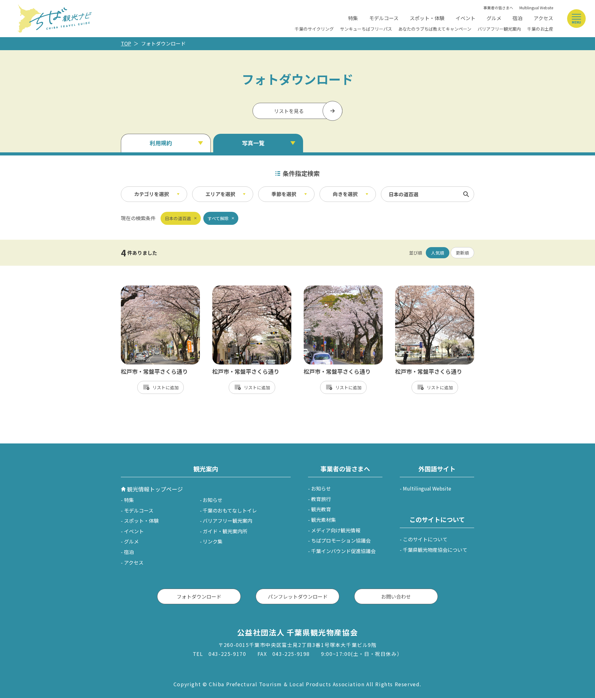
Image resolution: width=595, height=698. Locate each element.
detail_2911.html (324, 289)
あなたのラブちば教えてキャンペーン (434, 29)
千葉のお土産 (540, 29)
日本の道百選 (178, 218)
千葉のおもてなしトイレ (230, 510)
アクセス (543, 17)
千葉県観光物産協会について (435, 549)
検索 (466, 194)
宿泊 (517, 17)
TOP (126, 43)
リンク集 (213, 541)
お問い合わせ (396, 596)
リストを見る (289, 111)
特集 (353, 17)
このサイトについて (425, 539)
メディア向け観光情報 (335, 530)
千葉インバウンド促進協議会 (343, 551)
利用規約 (161, 143)
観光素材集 (323, 519)
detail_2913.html (141, 289)
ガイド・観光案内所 (225, 531)
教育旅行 (321, 499)
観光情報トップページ (155, 489)
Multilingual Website (536, 7)
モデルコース (384, 17)
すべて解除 (218, 218)
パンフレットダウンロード (298, 596)
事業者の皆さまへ (498, 7)
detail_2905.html (232, 289)
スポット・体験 (427, 17)
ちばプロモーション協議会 (341, 540)
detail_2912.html (415, 289)
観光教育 (321, 509)
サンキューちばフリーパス (366, 29)
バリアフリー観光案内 (499, 29)
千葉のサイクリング (314, 29)
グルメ (494, 17)
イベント (465, 17)
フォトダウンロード (199, 596)
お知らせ (213, 500)
